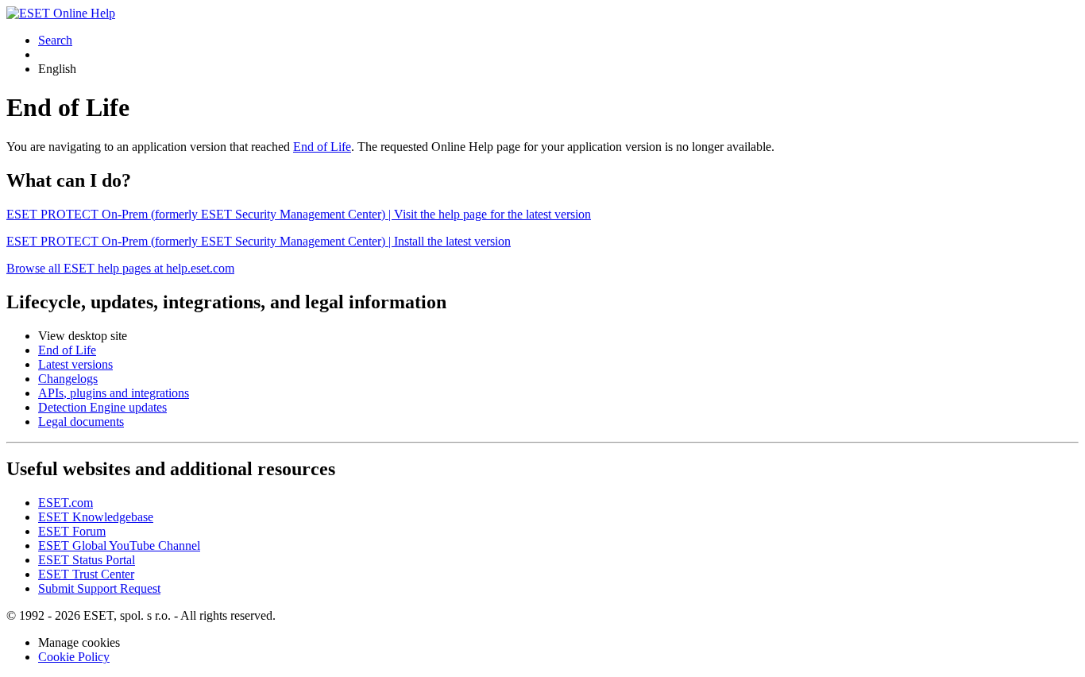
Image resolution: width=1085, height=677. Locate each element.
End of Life (322, 146)
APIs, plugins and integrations (113, 393)
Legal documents (81, 421)
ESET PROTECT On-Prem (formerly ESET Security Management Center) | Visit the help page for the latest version (298, 214)
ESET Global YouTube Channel (119, 545)
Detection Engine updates (102, 407)
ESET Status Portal (86, 560)
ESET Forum (72, 531)
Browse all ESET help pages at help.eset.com (120, 268)
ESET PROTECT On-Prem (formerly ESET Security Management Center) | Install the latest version (258, 241)
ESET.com (65, 502)
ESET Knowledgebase (95, 517)
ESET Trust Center (86, 574)
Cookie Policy (74, 656)
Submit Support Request (99, 588)
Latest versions (75, 364)
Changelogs (68, 378)
